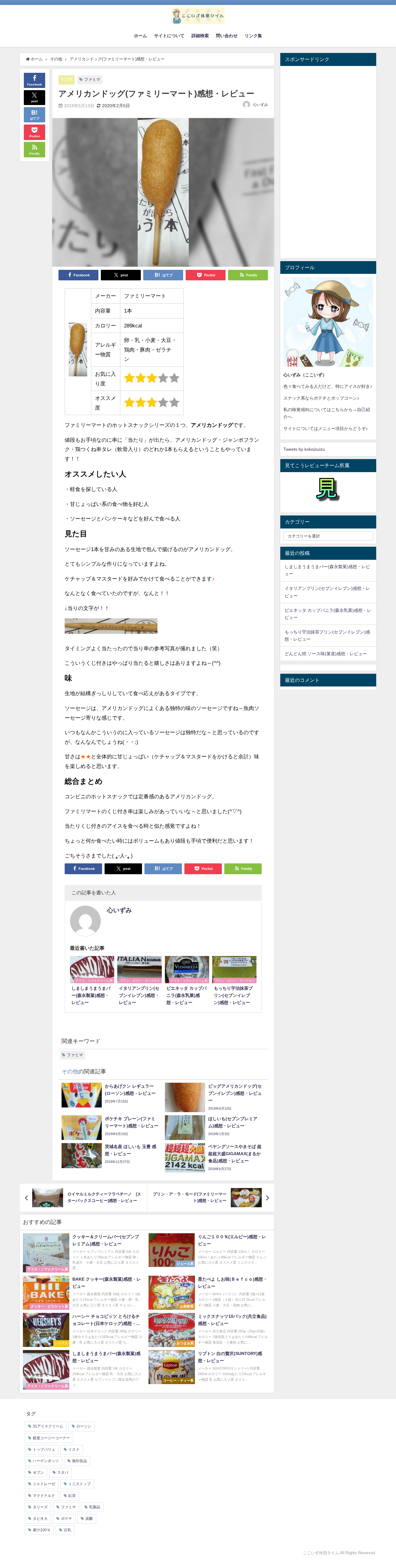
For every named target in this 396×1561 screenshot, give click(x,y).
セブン (38, 1472)
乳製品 (94, 1507)
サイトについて (169, 35)
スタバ (62, 1472)
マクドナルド (44, 1495)
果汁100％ (41, 1530)
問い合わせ (227, 35)
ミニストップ (79, 1484)
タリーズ (40, 1507)
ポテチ (66, 1518)
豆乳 (67, 1530)
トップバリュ (44, 1449)
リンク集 (253, 35)
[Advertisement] (328, 162)
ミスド (74, 1449)
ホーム (140, 35)
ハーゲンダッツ (46, 1461)
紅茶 (72, 1495)
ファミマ (92, 79)
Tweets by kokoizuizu (304, 449)
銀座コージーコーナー (51, 1438)
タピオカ (40, 1518)
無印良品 (79, 1461)
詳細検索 (200, 35)
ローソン (83, 1426)
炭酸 (89, 1518)
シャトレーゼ (44, 1484)
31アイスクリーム (48, 1426)
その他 (66, 79)
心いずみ (260, 105)
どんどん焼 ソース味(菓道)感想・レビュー (326, 653)
